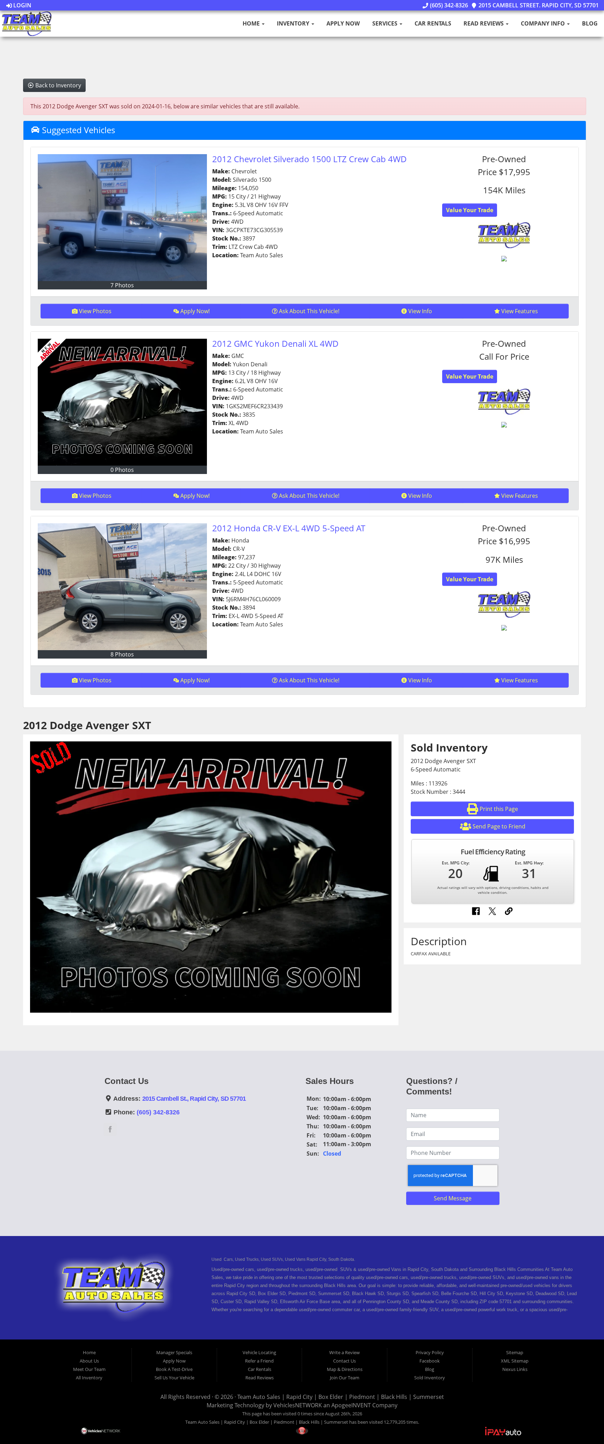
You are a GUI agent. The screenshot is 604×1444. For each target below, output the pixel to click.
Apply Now (343, 23)
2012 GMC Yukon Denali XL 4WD (275, 343)
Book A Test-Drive (174, 1369)
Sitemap (514, 1352)
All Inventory (89, 1377)
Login (21, 5)
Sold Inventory (429, 1377)
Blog (590, 23)
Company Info (543, 23)
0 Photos (122, 470)
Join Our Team (344, 1377)
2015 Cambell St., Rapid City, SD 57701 (194, 1098)
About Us (89, 1361)
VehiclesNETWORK (297, 1405)
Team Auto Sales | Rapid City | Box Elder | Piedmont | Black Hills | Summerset (340, 1397)
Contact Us (344, 1361)
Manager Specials (174, 1352)
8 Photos (122, 654)
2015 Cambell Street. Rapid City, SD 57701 (538, 5)
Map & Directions (344, 1369)
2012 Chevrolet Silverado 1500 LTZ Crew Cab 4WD (309, 159)
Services (385, 23)
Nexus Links (514, 1369)
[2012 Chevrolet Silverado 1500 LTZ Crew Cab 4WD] (122, 217)
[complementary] (583, 1423)
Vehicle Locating (259, 1352)
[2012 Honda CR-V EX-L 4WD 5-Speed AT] (122, 586)
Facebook (429, 1361)
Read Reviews (484, 23)
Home (252, 23)
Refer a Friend (259, 1361)
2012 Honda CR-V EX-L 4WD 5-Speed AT (288, 528)
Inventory (294, 23)
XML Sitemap (514, 1361)
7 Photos (122, 285)
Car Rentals (433, 23)
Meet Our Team (89, 1369)
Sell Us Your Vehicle (174, 1377)
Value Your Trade (469, 210)
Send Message (453, 1198)
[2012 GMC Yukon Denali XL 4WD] (122, 402)
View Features (519, 311)
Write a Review (344, 1352)
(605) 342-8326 (448, 5)
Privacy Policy (430, 1352)
